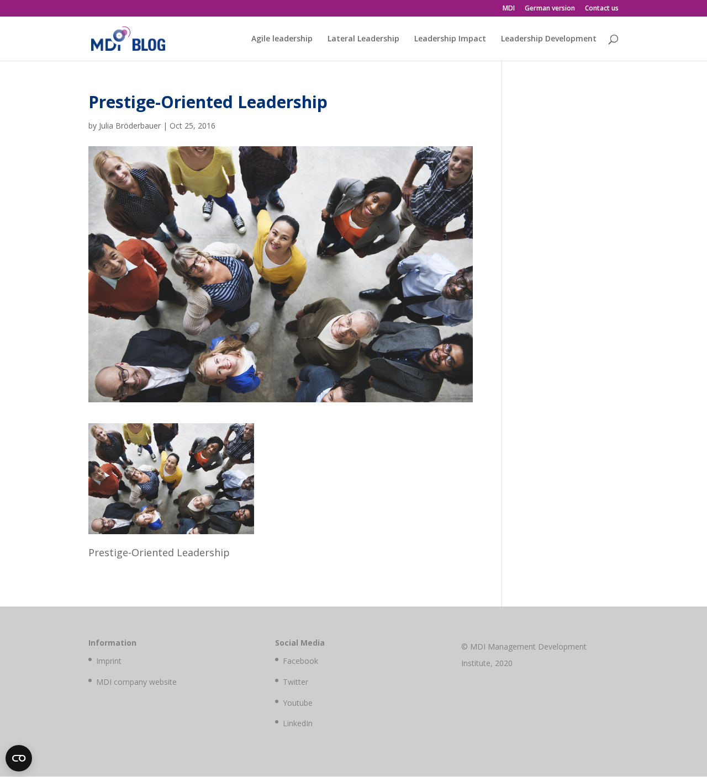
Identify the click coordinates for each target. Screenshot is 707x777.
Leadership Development (549, 39)
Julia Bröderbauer (130, 125)
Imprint (109, 661)
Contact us (602, 9)
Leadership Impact (450, 39)
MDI (509, 9)
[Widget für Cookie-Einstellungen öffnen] (19, 758)
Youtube (298, 703)
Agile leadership (282, 39)
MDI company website (136, 682)
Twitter (295, 682)
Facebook (300, 661)
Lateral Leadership (363, 39)
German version (550, 9)
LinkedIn (298, 723)
